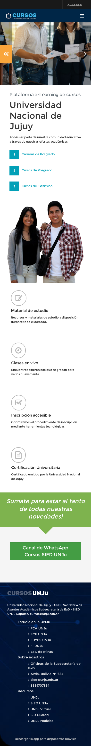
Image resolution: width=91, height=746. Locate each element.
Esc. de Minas (42, 652)
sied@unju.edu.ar (44, 680)
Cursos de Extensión (37, 186)
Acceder (74, 5)
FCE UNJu (39, 634)
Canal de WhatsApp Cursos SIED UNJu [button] (45, 551)
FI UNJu (37, 646)
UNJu (35, 697)
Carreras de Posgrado (38, 154)
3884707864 (40, 685)
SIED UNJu (39, 703)
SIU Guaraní (40, 715)
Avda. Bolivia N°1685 (47, 674)
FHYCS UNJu (41, 640)
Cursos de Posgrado (37, 170)
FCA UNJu (39, 628)
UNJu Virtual (41, 709)
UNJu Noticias (42, 721)
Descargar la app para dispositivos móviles (45, 739)
